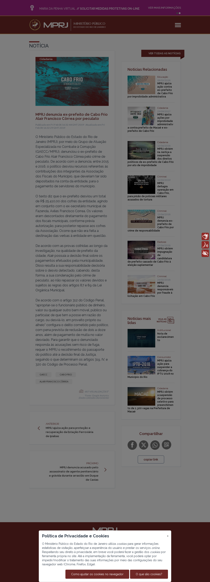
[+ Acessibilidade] (205, 253)
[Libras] (205, 236)
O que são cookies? (149, 574)
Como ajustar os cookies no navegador (97, 574)
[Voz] (205, 245)
